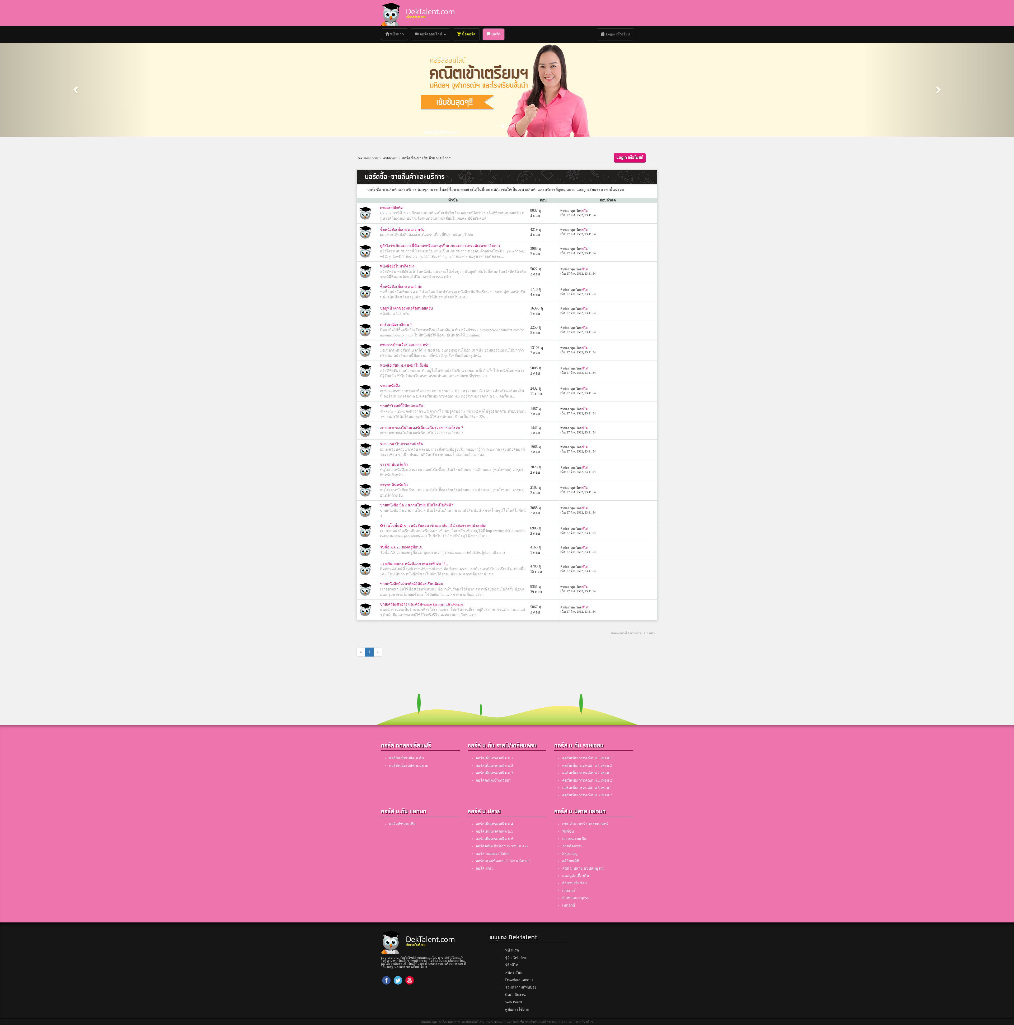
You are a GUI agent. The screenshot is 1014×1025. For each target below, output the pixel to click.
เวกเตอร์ (569, 891)
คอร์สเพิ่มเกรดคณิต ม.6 (494, 839)
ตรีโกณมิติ (570, 861)
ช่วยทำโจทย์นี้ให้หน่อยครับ (401, 406)
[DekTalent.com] (390, 13)
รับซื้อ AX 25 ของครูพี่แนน (401, 547)
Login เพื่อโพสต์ (629, 157)
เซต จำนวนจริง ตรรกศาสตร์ (585, 824)
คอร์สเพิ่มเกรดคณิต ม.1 (494, 758)
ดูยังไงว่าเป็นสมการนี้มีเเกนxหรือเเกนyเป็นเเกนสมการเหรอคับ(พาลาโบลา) (440, 246)
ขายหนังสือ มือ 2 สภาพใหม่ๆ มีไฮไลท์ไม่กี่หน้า (416, 505)
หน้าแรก (398, 34)
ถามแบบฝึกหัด (391, 208)
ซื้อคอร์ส (468, 34)
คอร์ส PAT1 (485, 868)
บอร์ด (495, 34)
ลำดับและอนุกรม (576, 898)
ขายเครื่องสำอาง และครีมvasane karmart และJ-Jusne (421, 604)
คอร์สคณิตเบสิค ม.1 (396, 325)
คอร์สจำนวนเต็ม (402, 824)
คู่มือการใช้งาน (517, 1010)
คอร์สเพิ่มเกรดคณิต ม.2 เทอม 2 (587, 780)
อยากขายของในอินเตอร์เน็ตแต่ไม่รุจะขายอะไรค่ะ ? (421, 428)
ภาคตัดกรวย (572, 846)
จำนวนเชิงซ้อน (574, 883)
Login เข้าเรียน (617, 34)
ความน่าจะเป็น (574, 839)
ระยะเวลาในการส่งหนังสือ (401, 444)
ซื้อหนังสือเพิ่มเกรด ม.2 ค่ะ (401, 287)
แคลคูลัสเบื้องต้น (575, 876)
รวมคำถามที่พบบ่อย (521, 987)
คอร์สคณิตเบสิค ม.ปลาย (408, 766)
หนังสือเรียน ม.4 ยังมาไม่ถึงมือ (404, 365)
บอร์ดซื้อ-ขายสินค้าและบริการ (426, 158)
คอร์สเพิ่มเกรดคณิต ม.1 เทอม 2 (587, 766)
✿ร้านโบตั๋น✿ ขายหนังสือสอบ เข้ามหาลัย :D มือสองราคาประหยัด (433, 526)
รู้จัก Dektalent (516, 958)
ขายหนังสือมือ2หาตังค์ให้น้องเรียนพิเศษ (411, 584)
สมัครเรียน (514, 973)
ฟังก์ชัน (568, 831)
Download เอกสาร (519, 980)
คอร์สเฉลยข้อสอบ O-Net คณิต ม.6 (503, 861)
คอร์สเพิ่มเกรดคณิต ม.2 (494, 766)
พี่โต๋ (585, 211)
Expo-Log (570, 854)
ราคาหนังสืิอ (390, 386)
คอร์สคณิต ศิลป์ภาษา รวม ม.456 (502, 846)
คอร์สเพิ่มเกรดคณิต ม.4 (494, 824)
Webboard (389, 158)
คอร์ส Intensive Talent (492, 854)
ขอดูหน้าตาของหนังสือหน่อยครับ (406, 308)
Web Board (513, 1002)
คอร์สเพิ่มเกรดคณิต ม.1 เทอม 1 (587, 758)
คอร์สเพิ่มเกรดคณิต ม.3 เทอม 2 (587, 795)
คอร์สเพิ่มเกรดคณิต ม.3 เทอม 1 (587, 788)
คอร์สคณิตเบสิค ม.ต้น (406, 758)
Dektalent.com (367, 158)
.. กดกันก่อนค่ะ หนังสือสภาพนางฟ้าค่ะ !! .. (414, 564)
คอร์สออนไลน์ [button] (431, 34)
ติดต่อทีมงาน (515, 995)
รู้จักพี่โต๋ (511, 965)
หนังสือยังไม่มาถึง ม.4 (397, 266)
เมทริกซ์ (568, 905)
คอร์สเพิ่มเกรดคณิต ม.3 (494, 773)
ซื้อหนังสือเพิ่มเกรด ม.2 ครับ (402, 230)
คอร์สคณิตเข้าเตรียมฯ (493, 780)
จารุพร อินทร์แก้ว (394, 465)
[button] (76, 89)
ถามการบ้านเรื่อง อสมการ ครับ (405, 345)
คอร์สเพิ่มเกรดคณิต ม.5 (494, 831)
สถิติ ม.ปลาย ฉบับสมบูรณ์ (583, 868)
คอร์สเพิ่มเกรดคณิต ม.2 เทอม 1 (587, 773)
